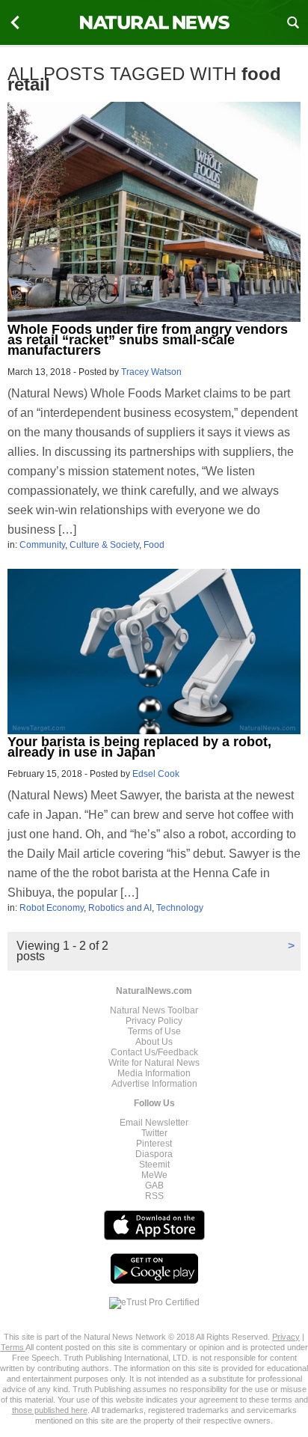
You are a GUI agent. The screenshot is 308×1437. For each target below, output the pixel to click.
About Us (154, 1042)
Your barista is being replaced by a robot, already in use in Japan (139, 747)
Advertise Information (154, 1083)
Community (42, 545)
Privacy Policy (154, 1021)
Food (154, 545)
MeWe (154, 1175)
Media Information (154, 1073)
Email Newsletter (154, 1122)
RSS (154, 1196)
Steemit (154, 1164)
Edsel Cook (155, 774)
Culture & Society (104, 545)
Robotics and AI (120, 908)
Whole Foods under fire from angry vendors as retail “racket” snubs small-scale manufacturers (147, 340)
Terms (13, 1347)
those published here (49, 1410)
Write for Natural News (154, 1063)
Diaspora (154, 1154)
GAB (154, 1185)
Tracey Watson (151, 372)
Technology (179, 908)
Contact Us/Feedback (154, 1052)
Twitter (154, 1133)
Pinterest (154, 1143)
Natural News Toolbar (154, 1010)
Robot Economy (51, 908)
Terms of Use (154, 1031)
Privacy (286, 1336)
